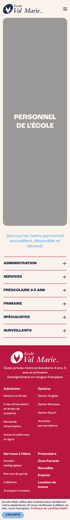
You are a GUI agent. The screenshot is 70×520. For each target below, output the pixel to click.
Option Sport (47, 412)
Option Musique (49, 404)
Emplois (44, 475)
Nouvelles (45, 468)
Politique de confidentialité (49, 508)
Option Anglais (48, 396)
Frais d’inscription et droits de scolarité (16, 409)
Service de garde (16, 474)
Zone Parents (48, 461)
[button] (65, 9)
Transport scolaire (17, 491)
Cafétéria (10, 482)
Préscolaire (47, 454)
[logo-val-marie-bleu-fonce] (23, 9)
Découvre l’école (15, 396)
